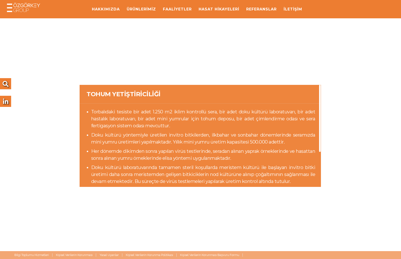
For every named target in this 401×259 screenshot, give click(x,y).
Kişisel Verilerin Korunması (74, 255)
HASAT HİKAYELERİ (219, 9)
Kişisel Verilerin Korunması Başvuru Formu (209, 255)
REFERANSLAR (261, 9)
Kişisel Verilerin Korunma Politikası (149, 255)
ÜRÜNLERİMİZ (141, 9)
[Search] (5, 85)
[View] (5, 103)
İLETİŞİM (293, 9)
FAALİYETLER (177, 9)
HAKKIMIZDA (106, 9)
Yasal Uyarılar (109, 255)
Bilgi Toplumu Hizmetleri (31, 255)
